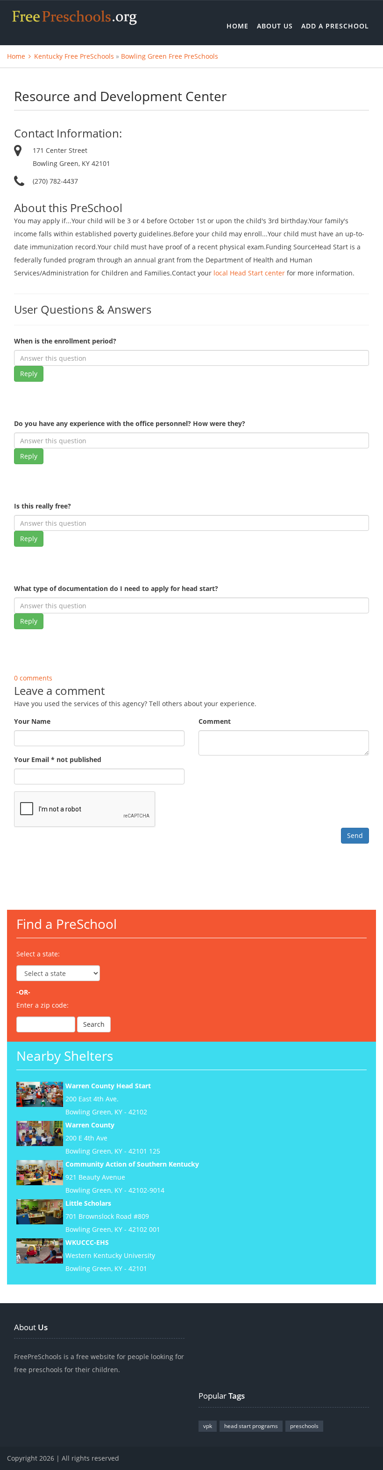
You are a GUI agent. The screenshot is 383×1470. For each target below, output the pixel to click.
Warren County (89, 1124)
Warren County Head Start (108, 1085)
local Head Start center (249, 272)
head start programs (251, 1426)
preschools (304, 1426)
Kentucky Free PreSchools (74, 56)
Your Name (32, 721)
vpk (207, 1426)
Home (237, 25)
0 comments (33, 677)
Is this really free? (42, 505)
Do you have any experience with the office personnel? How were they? (129, 423)
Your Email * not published (57, 759)
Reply (28, 373)
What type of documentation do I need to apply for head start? (116, 588)
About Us (275, 25)
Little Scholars (88, 1203)
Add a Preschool (335, 25)
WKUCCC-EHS (87, 1242)
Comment (215, 721)
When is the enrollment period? (65, 341)
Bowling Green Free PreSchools (169, 56)
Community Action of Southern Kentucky (132, 1164)
